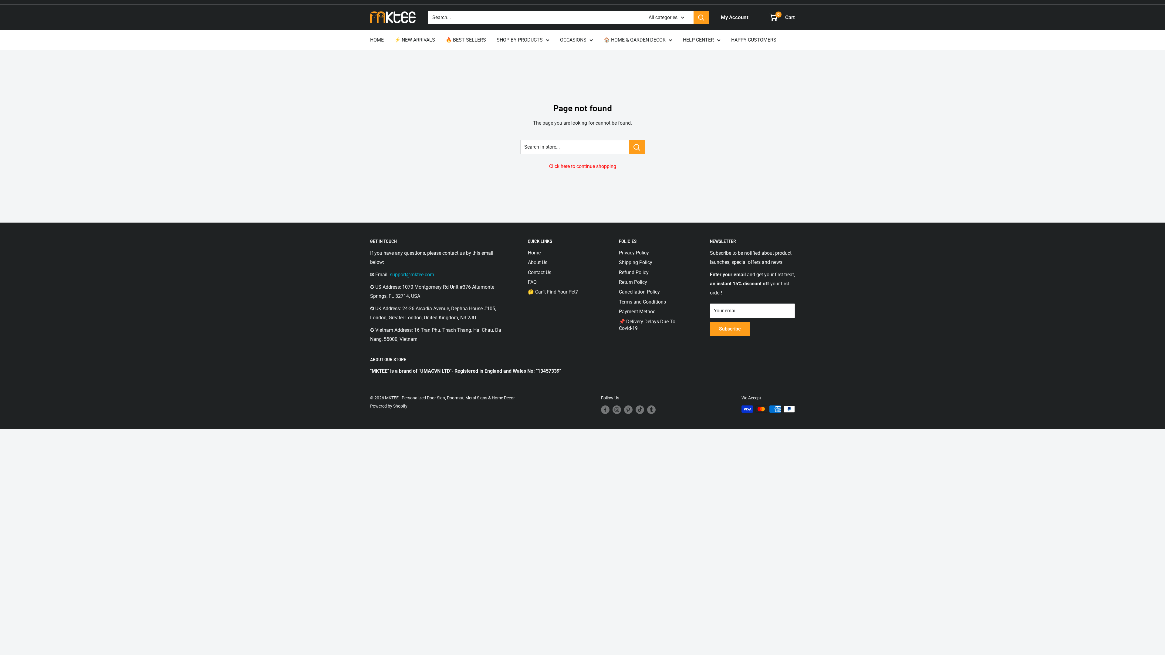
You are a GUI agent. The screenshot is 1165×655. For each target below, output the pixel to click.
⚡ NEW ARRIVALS (414, 40)
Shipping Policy (635, 262)
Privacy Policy (634, 253)
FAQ (532, 282)
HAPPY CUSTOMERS (753, 40)
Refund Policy (634, 272)
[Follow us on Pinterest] (628, 409)
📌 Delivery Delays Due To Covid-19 (647, 325)
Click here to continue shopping (582, 166)
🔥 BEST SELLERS (466, 40)
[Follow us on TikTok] (640, 409)
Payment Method (637, 311)
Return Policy (633, 282)
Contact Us (539, 272)
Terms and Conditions (642, 302)
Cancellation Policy (639, 292)
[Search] (701, 17)
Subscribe (730, 329)
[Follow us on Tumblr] (651, 409)
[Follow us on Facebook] (605, 409)
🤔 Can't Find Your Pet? (553, 292)
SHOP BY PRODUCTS (520, 40)
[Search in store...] (637, 147)
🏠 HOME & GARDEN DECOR (635, 40)
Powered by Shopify (388, 406)
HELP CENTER (698, 40)
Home (534, 253)
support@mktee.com (412, 274)
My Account (734, 17)
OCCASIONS (573, 40)
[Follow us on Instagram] (617, 409)
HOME (377, 40)
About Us (537, 262)
